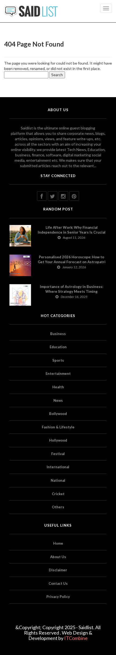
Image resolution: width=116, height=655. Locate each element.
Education (58, 347)
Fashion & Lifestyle (58, 427)
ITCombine (76, 638)
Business (58, 334)
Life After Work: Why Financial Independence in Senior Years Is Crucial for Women (71, 232)
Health (58, 387)
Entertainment (58, 373)
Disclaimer (58, 570)
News (58, 400)
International (58, 467)
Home (58, 543)
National (58, 480)
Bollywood (58, 413)
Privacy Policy (58, 596)
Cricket (58, 494)
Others (58, 507)
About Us (58, 557)
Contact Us (58, 583)
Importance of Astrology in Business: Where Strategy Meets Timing (71, 289)
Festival (58, 454)
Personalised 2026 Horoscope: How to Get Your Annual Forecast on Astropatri (71, 259)
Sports (58, 360)
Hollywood (58, 440)
